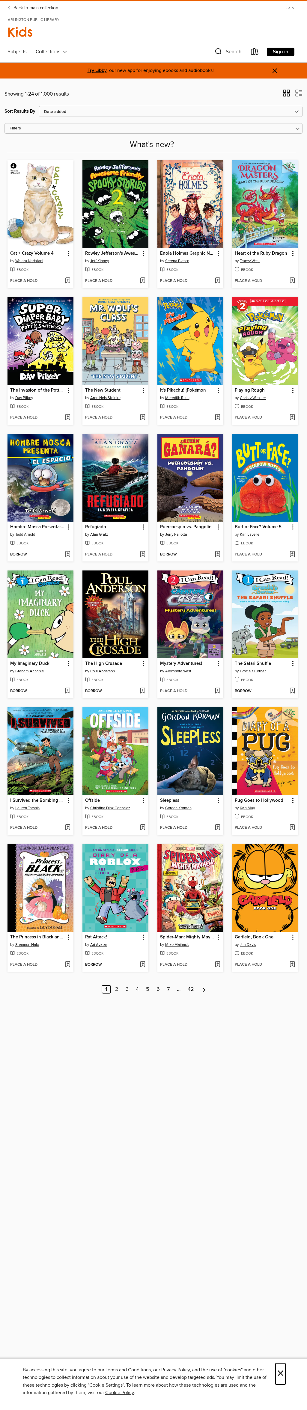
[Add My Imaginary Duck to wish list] (67, 691)
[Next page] (204, 989)
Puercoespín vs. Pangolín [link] (186, 527)
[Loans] (255, 53)
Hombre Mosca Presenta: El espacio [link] (37, 527)
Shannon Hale (27, 944)
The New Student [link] (103, 390)
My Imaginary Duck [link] (29, 663)
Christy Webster (253, 397)
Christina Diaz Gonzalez (110, 808)
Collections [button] (49, 52)
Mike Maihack (177, 944)
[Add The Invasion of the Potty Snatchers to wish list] (67, 418)
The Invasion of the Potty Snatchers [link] (37, 390)
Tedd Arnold (25, 534)
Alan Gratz (99, 534)
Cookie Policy (119, 1393)
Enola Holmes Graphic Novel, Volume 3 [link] (187, 253)
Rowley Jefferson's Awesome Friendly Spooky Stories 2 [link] (112, 253)
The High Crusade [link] (103, 663)
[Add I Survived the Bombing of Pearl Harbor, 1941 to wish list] (67, 828)
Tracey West (250, 261)
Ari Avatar (98, 944)
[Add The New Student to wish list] (142, 418)
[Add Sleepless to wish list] (217, 828)
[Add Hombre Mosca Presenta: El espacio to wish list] (67, 554)
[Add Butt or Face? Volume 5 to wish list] (292, 554)
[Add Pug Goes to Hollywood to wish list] (292, 828)
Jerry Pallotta (176, 534)
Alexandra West (178, 671)
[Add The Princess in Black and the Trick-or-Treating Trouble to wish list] (67, 965)
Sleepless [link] (169, 800)
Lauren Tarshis (27, 808)
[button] (227, 53)
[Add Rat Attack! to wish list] (142, 965)
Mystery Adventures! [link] (181, 663)
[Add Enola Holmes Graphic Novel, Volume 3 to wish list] (217, 281)
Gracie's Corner (253, 671)
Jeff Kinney (99, 261)
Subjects (17, 52)
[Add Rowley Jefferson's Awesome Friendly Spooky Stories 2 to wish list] (142, 281)
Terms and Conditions (128, 1370)
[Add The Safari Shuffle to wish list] (292, 691)
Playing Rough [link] (250, 390)
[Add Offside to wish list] (142, 828)
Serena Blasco (177, 261)
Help (290, 8)
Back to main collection (35, 8)
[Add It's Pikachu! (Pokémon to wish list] (217, 418)
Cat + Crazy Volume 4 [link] (32, 253)
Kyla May (247, 808)
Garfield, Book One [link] (254, 937)
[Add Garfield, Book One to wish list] (292, 965)
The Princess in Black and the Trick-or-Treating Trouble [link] (37, 937)
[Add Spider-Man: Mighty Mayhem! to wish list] (217, 965)
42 (191, 989)
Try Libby (97, 70)
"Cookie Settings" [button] (106, 1385)
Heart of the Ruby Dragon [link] (261, 253)
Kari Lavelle (249, 534)
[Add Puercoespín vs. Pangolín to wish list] (217, 554)
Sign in (280, 52)
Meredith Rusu (177, 397)
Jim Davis (248, 944)
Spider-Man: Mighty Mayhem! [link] (187, 937)
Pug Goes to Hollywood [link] (259, 800)
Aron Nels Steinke (105, 397)
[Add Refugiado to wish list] (142, 554)
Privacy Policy (175, 1370)
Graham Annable (29, 671)
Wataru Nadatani (29, 261)
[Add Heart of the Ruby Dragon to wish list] (292, 281)
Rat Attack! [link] (96, 937)
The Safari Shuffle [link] (253, 663)
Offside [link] (92, 800)
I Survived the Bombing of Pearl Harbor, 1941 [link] (37, 800)
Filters (15, 128)
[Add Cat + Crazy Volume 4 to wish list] (67, 281)
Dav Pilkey (24, 397)
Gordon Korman (178, 808)
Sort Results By (19, 111)
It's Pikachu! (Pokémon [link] (183, 390)
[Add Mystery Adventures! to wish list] (217, 691)
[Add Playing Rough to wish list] (292, 418)
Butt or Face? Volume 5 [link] (258, 527)
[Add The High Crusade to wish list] (142, 691)
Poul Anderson (102, 671)
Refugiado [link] (95, 527)
